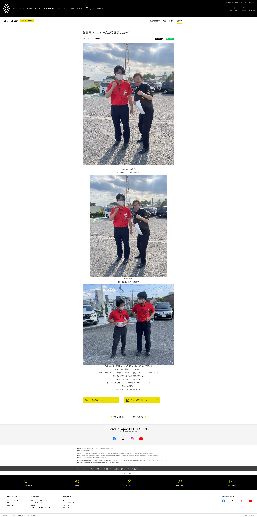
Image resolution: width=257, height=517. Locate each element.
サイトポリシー (31, 515)
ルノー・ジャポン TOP (83, 469)
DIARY (179, 21)
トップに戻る (127, 473)
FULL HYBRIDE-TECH (49, 8)
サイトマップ (21, 515)
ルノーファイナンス (68, 503)
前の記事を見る (119, 417)
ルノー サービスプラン (37, 503)
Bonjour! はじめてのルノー (232, 2)
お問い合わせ (252, 2)
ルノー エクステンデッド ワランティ (41, 507)
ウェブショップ (243, 2)
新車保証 (33, 505)
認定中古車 (100, 8)
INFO (171, 21)
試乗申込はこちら (96, 400)
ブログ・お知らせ (114, 469)
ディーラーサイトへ (27, 21)
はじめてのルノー (68, 500)
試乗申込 (9, 503)
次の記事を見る (138, 417)
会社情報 (5, 515)
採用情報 (13, 515)
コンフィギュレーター (13, 500)
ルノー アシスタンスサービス (39, 500)
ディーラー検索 (95, 469)
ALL (164, 21)
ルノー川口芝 (11, 20)
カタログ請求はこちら (138, 400)
